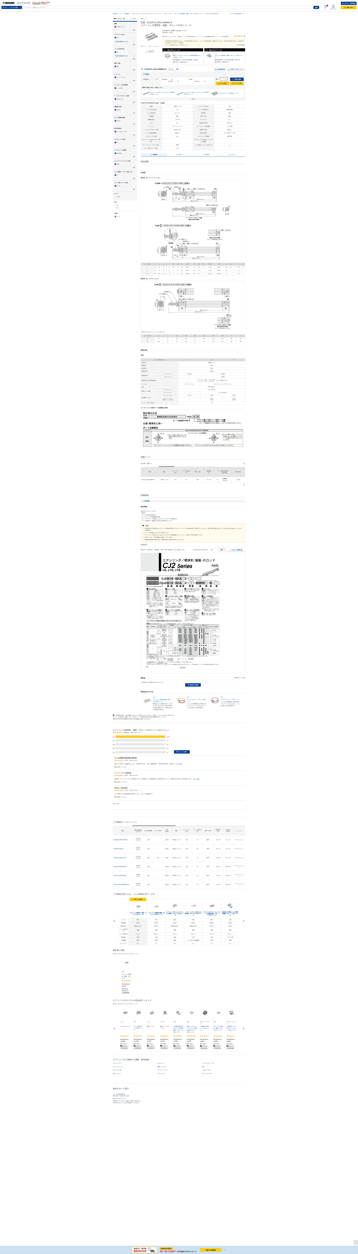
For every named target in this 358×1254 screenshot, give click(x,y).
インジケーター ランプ (208, 1063)
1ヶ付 (118, 186)
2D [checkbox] (117, 205)
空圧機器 (126, 13)
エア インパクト (117, 1063)
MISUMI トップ (117, 13)
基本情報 (147, 501)
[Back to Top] (356, 1242)
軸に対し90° (120, 99)
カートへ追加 (238, 83)
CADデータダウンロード (237, 69)
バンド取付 (120, 88)
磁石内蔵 (119, 153)
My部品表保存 (221, 69)
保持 (203, 1066)
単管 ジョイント (117, 1073)
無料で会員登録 (211, 1250)
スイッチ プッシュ (118, 1066)
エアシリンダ (167, 13)
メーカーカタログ (161, 715)
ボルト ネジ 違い (117, 1070)
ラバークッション (121, 77)
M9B (118, 164)
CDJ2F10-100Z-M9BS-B (120, 875)
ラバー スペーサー (207, 1073)
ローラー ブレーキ (162, 1070)
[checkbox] (125, 27)
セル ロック (160, 1063)
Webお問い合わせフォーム (119, 1098)
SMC (142, 18)
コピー (172, 69)
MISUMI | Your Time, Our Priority (11, 2)
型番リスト (181, 154)
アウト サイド (161, 1073)
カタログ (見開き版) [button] (237, 550)
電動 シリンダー (161, 1066)
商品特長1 (150, 549)
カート (325, 9)
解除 (134, 30)
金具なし (119, 109)
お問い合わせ (333, 9)
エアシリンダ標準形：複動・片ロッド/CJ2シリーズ (188, 13)
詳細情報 (207, 154)
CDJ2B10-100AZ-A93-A (119, 857)
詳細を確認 (225, 36)
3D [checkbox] (117, 208)
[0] (325, 6)
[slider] (193, 550)
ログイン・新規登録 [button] (349, 3)
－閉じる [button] (193, 99)
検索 (316, 7)
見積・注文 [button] (350, 7)
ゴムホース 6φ (206, 1070)
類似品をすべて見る (239, 677)
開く (222, 550)
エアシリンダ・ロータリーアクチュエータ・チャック (146, 13)
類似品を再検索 (194, 685)
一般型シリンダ (121, 26)
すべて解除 (133, 18)
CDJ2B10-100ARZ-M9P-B (120, 839)
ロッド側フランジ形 (122, 131)
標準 (118, 66)
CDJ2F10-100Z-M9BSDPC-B (121, 884)
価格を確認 (238, 79)
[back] (114, 921)
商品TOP (143, 549)
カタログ (151, 51)
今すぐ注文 (224, 83)
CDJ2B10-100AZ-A (118, 848)
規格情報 (156, 549)
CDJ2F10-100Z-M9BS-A (120, 866)
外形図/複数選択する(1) (121, 41)
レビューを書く (183, 752)
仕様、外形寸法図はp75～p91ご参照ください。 (173, 549)
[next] (243, 921)
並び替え (230, 472)
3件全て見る (116, 803)
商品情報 (155, 154)
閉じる (225, 1250)
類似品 (147, 74)
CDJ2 (118, 196)
